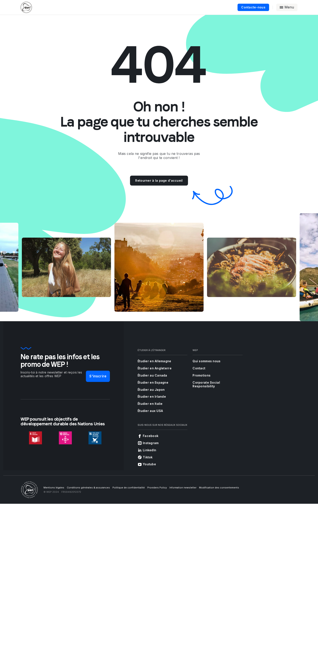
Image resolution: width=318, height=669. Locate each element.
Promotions (201, 375)
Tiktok (148, 457)
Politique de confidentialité (128, 487)
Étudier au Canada (152, 375)
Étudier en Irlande (152, 396)
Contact (199, 368)
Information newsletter (182, 487)
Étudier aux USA (150, 411)
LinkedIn (149, 450)
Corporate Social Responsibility (206, 384)
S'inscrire (97, 376)
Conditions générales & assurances (88, 487)
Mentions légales (53, 487)
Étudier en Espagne (153, 382)
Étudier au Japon (151, 389)
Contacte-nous (253, 7)
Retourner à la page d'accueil (159, 180)
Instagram (151, 443)
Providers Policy (157, 487)
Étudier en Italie (150, 403)
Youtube (149, 464)
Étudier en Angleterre (155, 368)
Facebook (150, 436)
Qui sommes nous (206, 361)
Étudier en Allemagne (154, 361)
